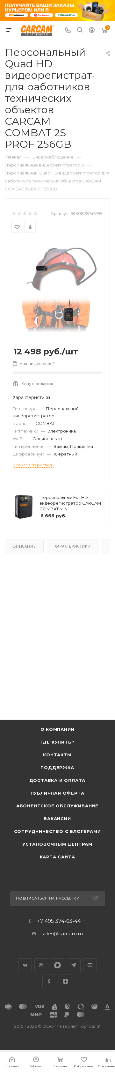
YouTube (90, 965)
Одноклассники (49, 981)
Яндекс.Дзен (65, 981)
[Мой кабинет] (92, 31)
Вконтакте (25, 965)
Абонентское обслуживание (57, 805)
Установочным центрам (57, 844)
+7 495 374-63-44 (59, 921)
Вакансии (57, 818)
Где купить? (57, 742)
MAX (57, 965)
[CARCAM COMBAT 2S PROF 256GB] (57, 288)
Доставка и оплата (57, 780)
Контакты (57, 754)
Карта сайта (57, 856)
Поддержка (57, 767)
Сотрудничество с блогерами (57, 831)
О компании (57, 729)
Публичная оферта (57, 793)
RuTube (41, 965)
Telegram (74, 965)
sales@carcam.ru (62, 933)
